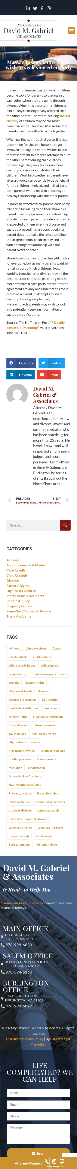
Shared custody (19, 836)
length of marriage (52, 750)
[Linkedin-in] (28, 8)
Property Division (20, 606)
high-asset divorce (44, 733)
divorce (43, 691)
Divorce (12, 580)
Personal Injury (18, 601)
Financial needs (44, 725)
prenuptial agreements (50, 802)
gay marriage (17, 733)
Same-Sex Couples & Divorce (28, 611)
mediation (15, 768)
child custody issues (22, 665)
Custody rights (34, 682)
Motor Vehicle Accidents (25, 596)
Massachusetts (46, 759)
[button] (71, 30)
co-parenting (17, 674)
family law (50, 708)
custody (14, 682)
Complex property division (49, 674)
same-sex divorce (20, 827)
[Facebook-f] (42, 8)
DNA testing (50, 699)
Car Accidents (18, 657)
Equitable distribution (23, 708)
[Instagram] (49, 8)
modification (36, 768)
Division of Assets (20, 691)
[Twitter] (35, 8)
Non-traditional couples (25, 785)
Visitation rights (47, 844)
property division (20, 810)
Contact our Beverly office (20, 903)
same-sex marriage (50, 827)
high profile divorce (22, 750)
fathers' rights (18, 716)
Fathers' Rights (17, 585)
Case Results (16, 570)
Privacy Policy (33, 1039)
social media (43, 836)
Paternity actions (20, 793)
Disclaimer (14, 1039)
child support (50, 665)
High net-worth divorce (24, 742)
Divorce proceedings (22, 699)
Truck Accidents (18, 616)
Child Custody (17, 575)
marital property (20, 759)
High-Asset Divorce (21, 591)
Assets (56, 648)
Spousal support (19, 844)
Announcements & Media (25, 565)
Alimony (12, 560)
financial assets (19, 725)
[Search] (65, 525)
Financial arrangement (48, 716)
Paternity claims (48, 793)
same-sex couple (48, 810)
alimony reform (36, 648)
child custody (42, 657)
